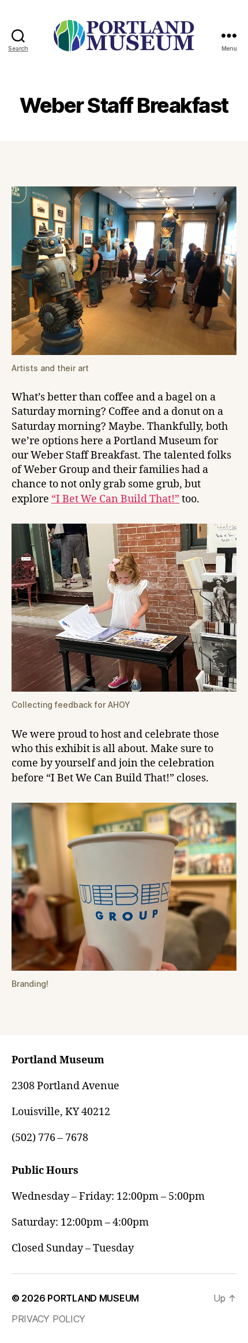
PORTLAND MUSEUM (93, 1298)
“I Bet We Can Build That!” (115, 499)
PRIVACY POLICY (48, 1319)
